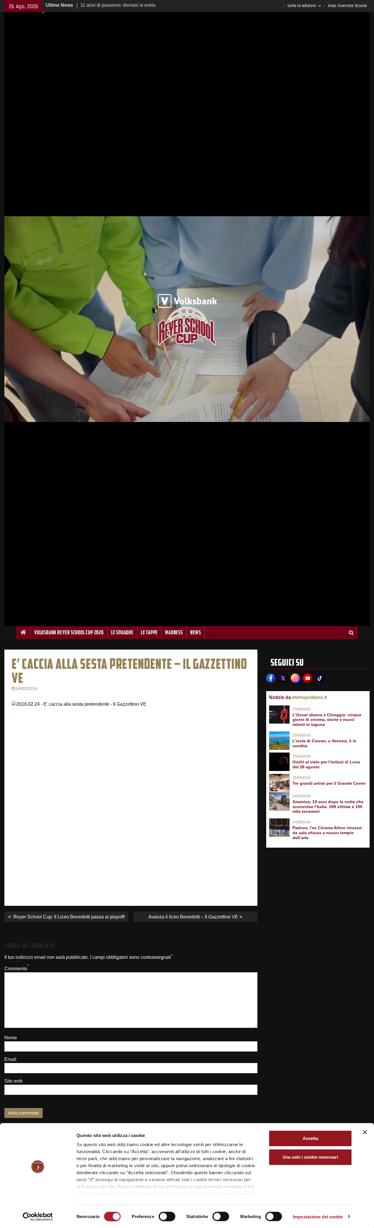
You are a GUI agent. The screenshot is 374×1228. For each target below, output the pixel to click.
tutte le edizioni (302, 5)
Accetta (310, 1138)
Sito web (13, 1080)
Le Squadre (122, 632)
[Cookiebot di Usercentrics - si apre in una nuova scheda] (37, 1216)
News (195, 632)
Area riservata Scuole (347, 5)
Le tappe (149, 632)
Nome (10, 1037)
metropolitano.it (309, 697)
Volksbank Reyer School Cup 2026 (69, 632)
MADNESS (174, 632)
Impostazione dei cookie (318, 1216)
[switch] (167, 1216)
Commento (15, 968)
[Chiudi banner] (365, 1132)
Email (10, 1059)
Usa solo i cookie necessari (310, 1157)
